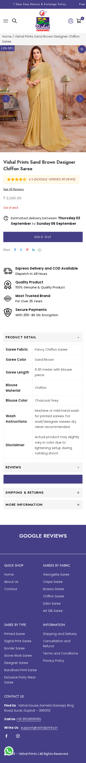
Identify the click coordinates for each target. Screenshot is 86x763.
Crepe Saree (53, 582)
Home (7, 36)
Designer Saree (16, 663)
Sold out (43, 237)
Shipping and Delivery (60, 634)
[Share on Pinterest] (27, 250)
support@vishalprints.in (39, 727)
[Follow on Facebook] (6, 736)
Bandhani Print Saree (20, 670)
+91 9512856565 (29, 719)
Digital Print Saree (17, 641)
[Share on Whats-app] (39, 250)
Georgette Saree (56, 574)
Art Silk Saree (53, 611)
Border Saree (14, 648)
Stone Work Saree (18, 655)
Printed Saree (14, 634)
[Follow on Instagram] (18, 736)
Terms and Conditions (60, 653)
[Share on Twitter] (21, 250)
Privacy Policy (53, 660)
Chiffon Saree (53, 596)
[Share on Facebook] (15, 250)
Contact (10, 589)
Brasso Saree (53, 589)
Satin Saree (52, 603)
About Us (11, 582)
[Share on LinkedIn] (33, 250)
